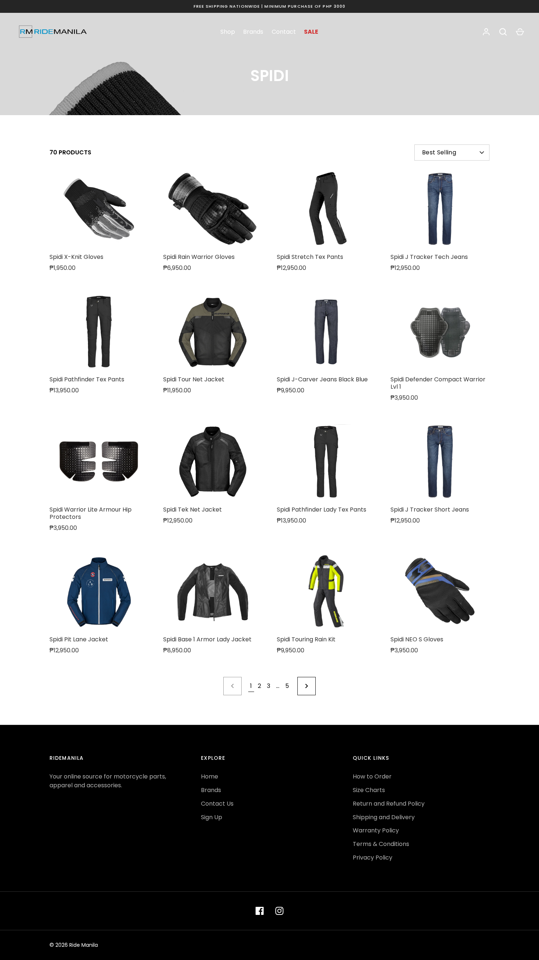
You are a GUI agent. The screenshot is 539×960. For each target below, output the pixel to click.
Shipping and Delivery (384, 817)
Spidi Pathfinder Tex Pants (87, 379)
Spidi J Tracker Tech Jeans (429, 257)
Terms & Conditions (381, 844)
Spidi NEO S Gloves (416, 639)
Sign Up (211, 817)
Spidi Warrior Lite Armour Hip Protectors (91, 513)
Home (209, 776)
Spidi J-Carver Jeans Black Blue (322, 379)
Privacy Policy (372, 857)
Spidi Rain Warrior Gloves (199, 257)
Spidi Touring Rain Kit (306, 639)
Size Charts (369, 790)
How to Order (372, 776)
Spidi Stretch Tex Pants (310, 257)
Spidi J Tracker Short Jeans (429, 509)
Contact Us (217, 803)
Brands (253, 32)
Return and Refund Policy (389, 803)
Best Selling (439, 152)
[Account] (486, 32)
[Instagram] (279, 911)
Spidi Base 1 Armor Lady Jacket (207, 639)
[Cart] (520, 32)
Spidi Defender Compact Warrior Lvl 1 (437, 383)
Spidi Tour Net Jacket (193, 379)
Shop (227, 32)
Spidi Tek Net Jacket (192, 509)
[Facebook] (260, 911)
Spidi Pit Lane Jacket (79, 639)
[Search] (503, 32)
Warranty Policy (376, 830)
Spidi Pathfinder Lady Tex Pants (321, 509)
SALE (311, 32)
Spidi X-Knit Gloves (76, 257)
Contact (284, 32)
